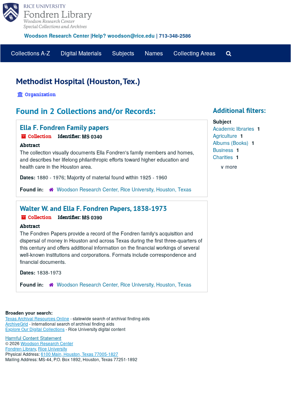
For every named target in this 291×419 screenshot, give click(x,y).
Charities (223, 156)
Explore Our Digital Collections (35, 329)
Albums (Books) (231, 142)
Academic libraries (234, 128)
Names (154, 53)
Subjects (123, 53)
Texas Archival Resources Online (37, 318)
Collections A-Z (30, 53)
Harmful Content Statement (33, 337)
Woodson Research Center (56, 35)
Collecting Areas (194, 53)
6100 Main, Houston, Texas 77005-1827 (79, 354)
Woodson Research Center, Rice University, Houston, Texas (124, 189)
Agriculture (225, 135)
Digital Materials (81, 53)
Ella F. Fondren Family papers (64, 127)
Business (224, 149)
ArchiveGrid (16, 324)
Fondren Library (20, 348)
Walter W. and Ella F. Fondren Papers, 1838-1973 (93, 208)
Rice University (52, 348)
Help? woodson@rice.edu (123, 35)
